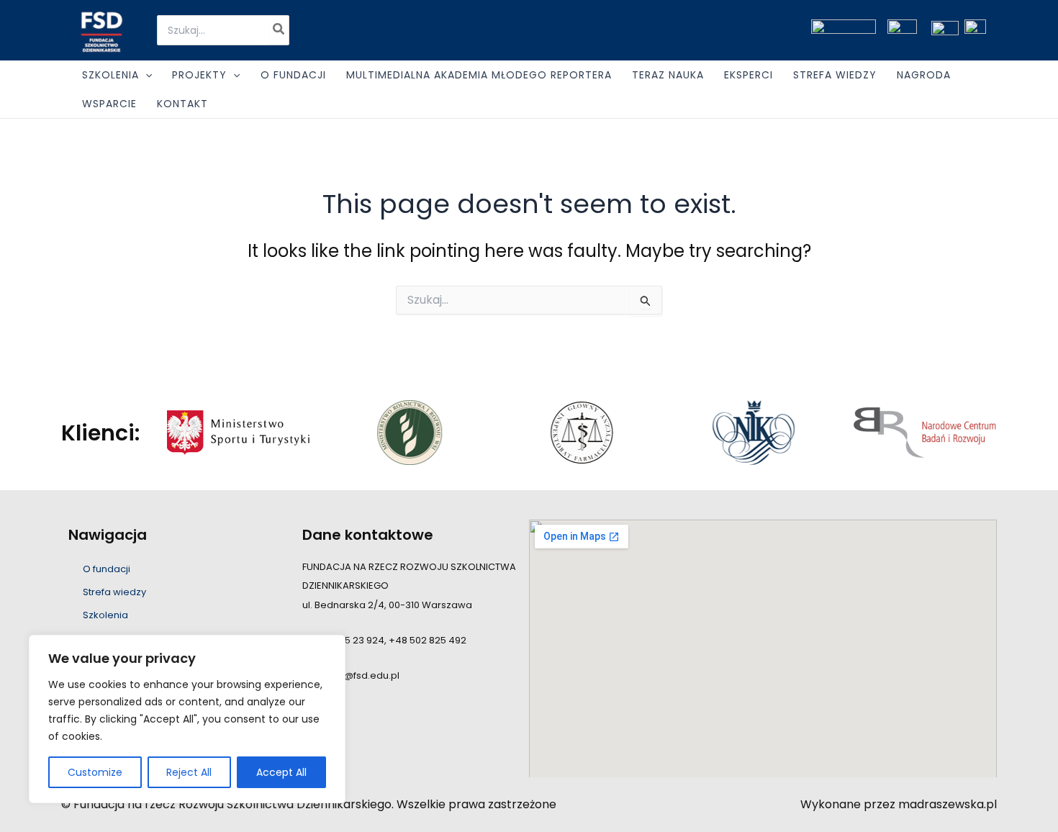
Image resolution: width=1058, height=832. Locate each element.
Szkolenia (105, 615)
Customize (95, 772)
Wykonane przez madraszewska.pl (898, 804)
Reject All (189, 772)
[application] (145, 74)
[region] (187, 719)
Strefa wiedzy (114, 592)
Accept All (281, 772)
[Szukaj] (279, 30)
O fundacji (106, 569)
